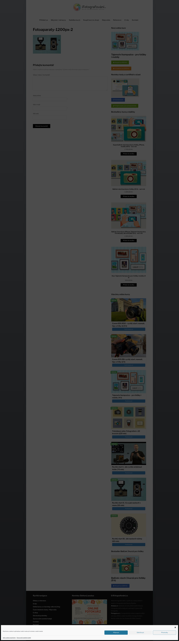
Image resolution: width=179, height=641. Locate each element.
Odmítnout (140, 632)
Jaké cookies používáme (9, 637)
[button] (175, 627)
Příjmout (116, 632)
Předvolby (164, 632)
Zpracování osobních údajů (24, 637)
